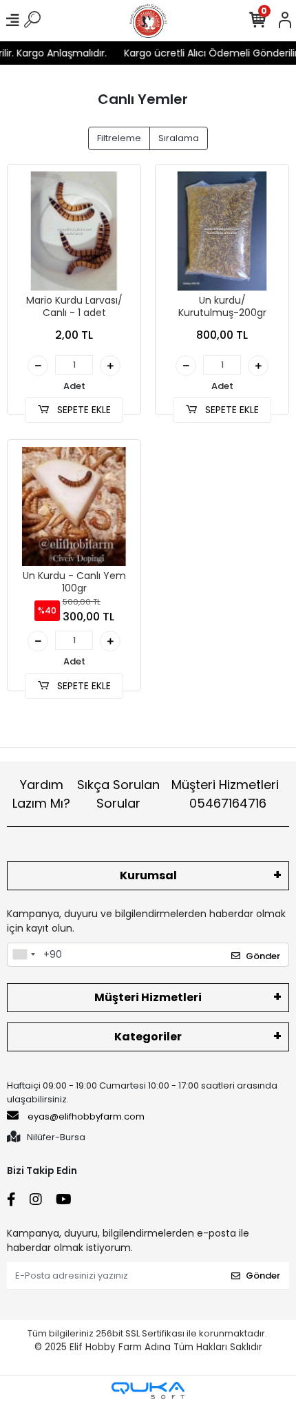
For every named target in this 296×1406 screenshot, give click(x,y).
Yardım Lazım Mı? (41, 794)
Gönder (263, 956)
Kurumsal (148, 875)
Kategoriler (148, 1037)
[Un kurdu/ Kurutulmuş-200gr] (222, 231)
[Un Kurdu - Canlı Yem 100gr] (74, 506)
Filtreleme (119, 138)
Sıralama (178, 138)
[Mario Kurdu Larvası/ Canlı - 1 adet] (74, 231)
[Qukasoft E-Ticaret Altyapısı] (148, 1390)
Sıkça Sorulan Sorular (118, 794)
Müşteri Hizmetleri (225, 794)
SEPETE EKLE (82, 410)
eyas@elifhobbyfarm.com (86, 1116)
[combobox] (23, 955)
